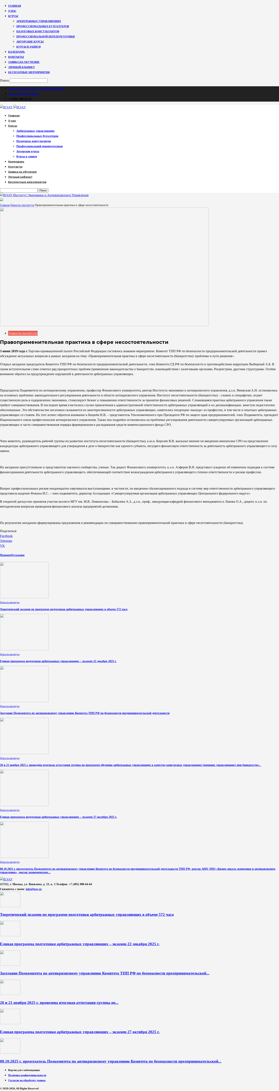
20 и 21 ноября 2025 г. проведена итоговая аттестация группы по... (59, 1002)
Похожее (5, 555)
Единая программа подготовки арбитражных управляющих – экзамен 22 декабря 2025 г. (58, 661)
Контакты (16, 56)
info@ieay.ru (34, 889)
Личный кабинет (21, 67)
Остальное (18, 555)
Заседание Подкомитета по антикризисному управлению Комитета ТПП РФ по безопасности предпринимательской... (104, 973)
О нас (12, 10)
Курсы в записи (28, 46)
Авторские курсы (30, 41)
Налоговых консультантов (37, 31)
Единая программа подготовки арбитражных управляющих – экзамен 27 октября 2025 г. (58, 817)
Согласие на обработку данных (27, 1080)
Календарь (16, 51)
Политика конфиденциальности (27, 1075)
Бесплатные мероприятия (29, 72)
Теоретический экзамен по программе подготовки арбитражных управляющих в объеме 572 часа (63, 609)
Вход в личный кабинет (23, 93)
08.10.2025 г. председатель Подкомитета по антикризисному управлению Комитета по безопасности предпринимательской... (110, 1061)
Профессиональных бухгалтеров (42, 26)
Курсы (13, 16)
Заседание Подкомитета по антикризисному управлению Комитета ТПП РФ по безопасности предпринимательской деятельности (85, 713)
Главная (14, 5)
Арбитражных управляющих (38, 21)
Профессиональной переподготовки (45, 36)
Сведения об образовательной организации (36, 88)
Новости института (22, 205)
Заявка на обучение (24, 62)
